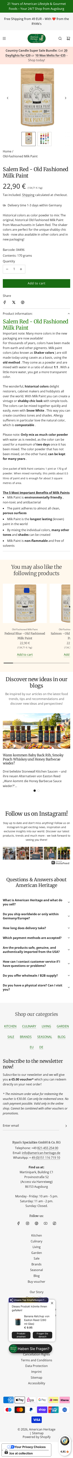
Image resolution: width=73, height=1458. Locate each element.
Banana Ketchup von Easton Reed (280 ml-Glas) (36, 1320)
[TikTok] (54, 1223)
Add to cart (25, 654)
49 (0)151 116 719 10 (46, 1158)
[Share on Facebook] (5, 303)
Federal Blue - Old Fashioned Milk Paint (24, 636)
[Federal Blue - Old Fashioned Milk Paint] (25, 604)
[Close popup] (52, 1303)
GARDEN (63, 1026)
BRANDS (26, 1037)
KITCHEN (10, 1026)
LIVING (46, 1026)
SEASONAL (44, 1037)
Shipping (28, 195)
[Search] (60, 38)
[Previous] (8, 853)
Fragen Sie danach (42, 1335)
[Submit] (66, 1126)
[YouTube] (45, 1223)
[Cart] (68, 38)
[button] (8, 98)
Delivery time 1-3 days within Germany (35, 205)
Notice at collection (19, 1453)
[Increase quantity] (21, 269)
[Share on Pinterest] (23, 303)
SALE (10, 1037)
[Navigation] (4, 38)
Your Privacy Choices (30, 1447)
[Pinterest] (36, 1223)
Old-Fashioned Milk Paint (20, 156)
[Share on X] (14, 303)
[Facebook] (18, 1223)
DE (41, 1047)
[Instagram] (27, 1223)
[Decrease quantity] (7, 269)
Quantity (9, 261)
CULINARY (29, 1026)
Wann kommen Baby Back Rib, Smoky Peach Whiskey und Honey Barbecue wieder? (33, 759)
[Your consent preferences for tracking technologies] (6, 1452)
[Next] (64, 853)
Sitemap (38, 1433)
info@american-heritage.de (41, 1153)
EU (32, 1047)
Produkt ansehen (21, 1335)
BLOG (62, 1037)
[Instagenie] (60, 864)
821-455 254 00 (47, 1148)
